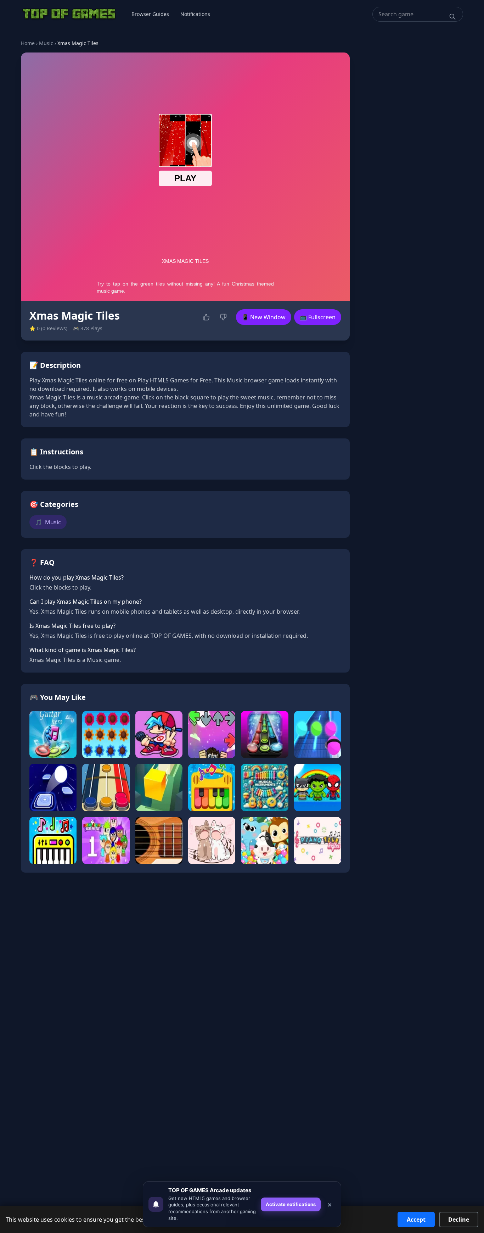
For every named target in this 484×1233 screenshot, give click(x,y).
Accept (416, 1219)
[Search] (452, 16)
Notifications (195, 14)
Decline (458, 1219)
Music (46, 43)
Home (28, 43)
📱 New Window (264, 317)
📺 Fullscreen (318, 317)
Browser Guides (150, 14)
